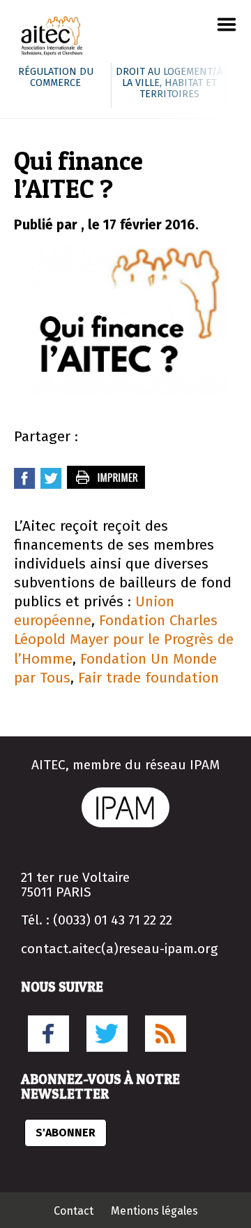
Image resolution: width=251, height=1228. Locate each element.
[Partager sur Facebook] (25, 485)
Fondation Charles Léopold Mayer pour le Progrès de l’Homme (124, 639)
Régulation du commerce (55, 77)
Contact (73, 1211)
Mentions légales (154, 1211)
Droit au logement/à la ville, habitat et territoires (169, 83)
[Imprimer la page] (106, 485)
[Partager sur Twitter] (51, 485)
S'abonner (66, 1132)
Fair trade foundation (148, 678)
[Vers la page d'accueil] (52, 37)
